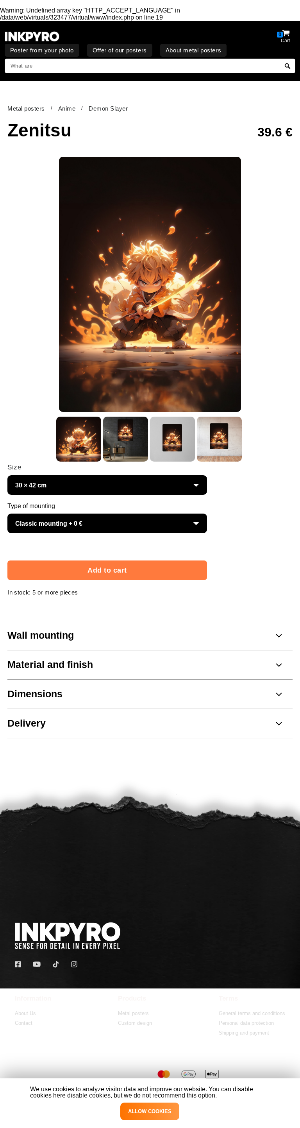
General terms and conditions (252, 1013)
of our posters (120, 50)
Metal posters (26, 108)
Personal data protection (246, 1023)
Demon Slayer (108, 108)
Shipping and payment (244, 1033)
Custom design (135, 1023)
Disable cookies (89, 1095)
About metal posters (193, 50)
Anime (67, 108)
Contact (23, 1023)
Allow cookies (149, 1111)
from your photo (42, 50)
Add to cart (107, 570)
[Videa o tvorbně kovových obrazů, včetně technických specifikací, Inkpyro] (37, 964)
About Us (25, 1013)
